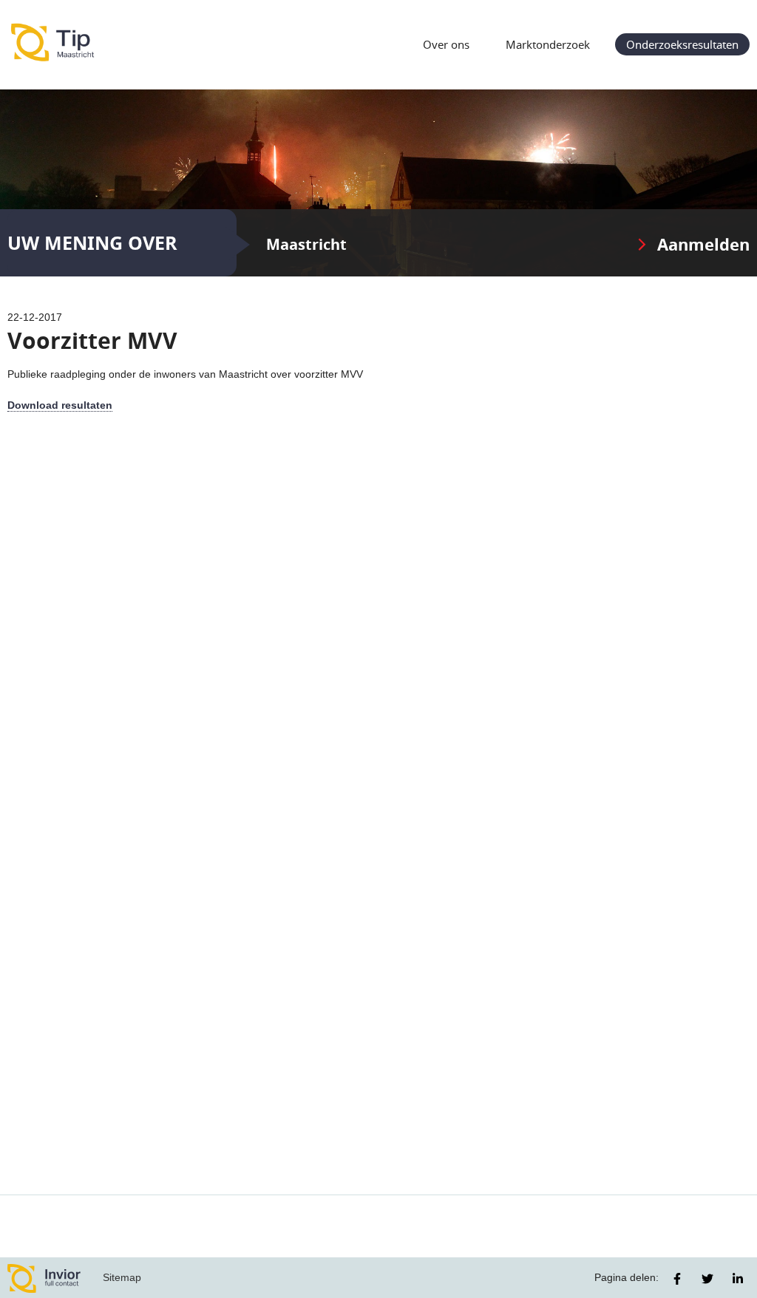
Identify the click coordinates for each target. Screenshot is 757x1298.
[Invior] (44, 1277)
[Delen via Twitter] (707, 1279)
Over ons (446, 44)
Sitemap (122, 1277)
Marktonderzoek (548, 44)
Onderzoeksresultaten (682, 44)
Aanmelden (703, 244)
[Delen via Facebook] (677, 1279)
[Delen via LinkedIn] (738, 1279)
